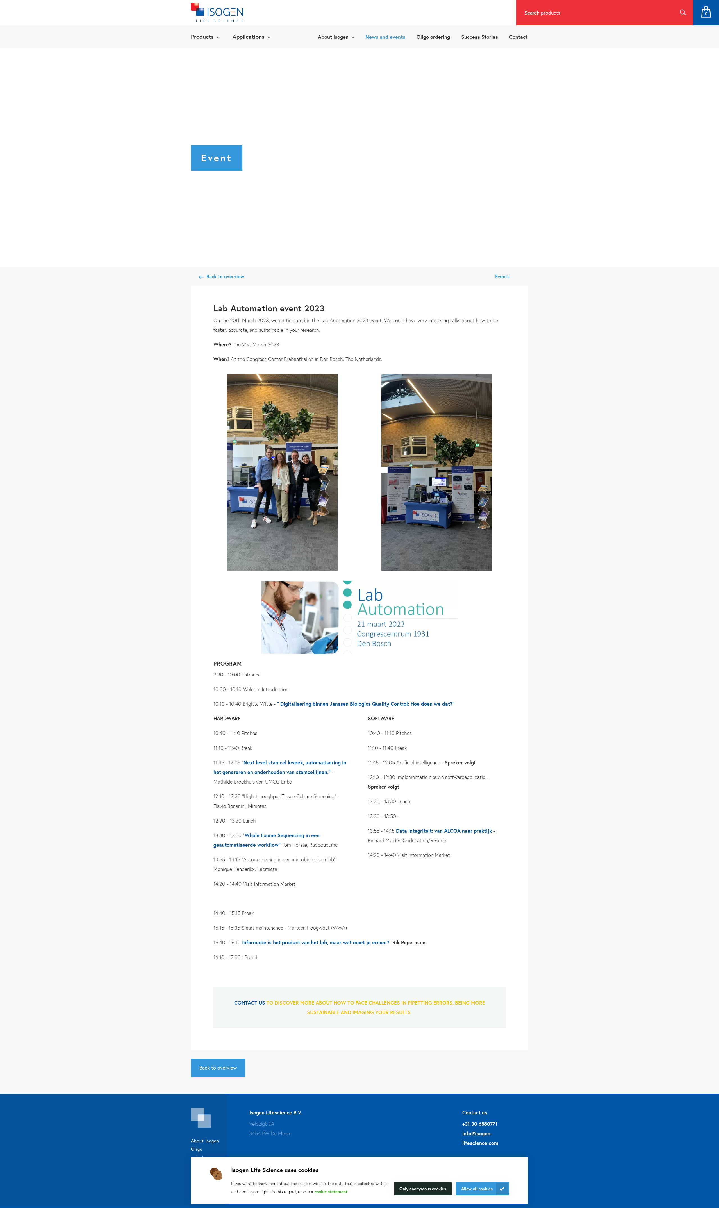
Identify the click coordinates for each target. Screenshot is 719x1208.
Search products (542, 12)
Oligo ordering (433, 36)
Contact (518, 36)
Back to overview (225, 276)
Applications (249, 36)
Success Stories (479, 36)
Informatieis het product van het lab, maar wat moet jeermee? (315, 942)
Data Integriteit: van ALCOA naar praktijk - (445, 830)
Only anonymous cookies (422, 1188)
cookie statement (331, 1191)
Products (202, 36)
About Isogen (333, 36)
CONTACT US (249, 1002)
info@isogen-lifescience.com (480, 1138)
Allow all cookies (477, 1188)
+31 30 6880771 (479, 1123)
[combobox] (594, 12)
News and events (385, 36)
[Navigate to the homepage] (217, 12)
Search (682, 12)
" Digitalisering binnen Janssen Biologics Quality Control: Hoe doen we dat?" (365, 703)
